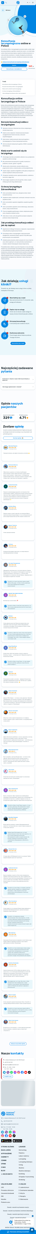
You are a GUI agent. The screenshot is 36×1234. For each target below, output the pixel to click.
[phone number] (6, 2)
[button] (18, 379)
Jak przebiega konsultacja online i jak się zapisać (14, 93)
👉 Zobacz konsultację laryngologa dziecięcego (15, 62)
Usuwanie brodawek (7, 1193)
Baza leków (6, 1150)
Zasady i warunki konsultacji (18, 1217)
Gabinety (5, 1157)
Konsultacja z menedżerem (14, 69)
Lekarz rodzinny (24, 1156)
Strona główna (7, 1147)
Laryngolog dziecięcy (25, 1162)
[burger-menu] (33, 2)
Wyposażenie (6, 1153)
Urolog (21, 1165)
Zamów (14, 65)
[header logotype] (18, 2)
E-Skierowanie (23, 1199)
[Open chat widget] (32, 1230)
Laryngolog (22, 1159)
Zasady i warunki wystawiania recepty (18, 1207)
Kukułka (3, 1199)
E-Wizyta (22, 1193)
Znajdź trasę (7, 1076)
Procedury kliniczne (7, 1190)
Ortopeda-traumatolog (26, 1177)
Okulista (21, 1168)
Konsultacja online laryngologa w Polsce (12, 84)
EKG (2, 1196)
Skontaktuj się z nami (18, 343)
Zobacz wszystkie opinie (18, 1043)
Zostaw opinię (17, 438)
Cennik (3, 1160)
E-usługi (22, 1184)
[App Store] (17, 1140)
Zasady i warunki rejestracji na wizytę (18, 1214)
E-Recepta (22, 1196)
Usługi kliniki (6, 1184)
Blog (3, 1170)
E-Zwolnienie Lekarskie (26, 1190)
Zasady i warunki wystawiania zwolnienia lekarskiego (18, 1211)
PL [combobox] (27, 2)
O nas (3, 1167)
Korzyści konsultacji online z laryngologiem (12, 86)
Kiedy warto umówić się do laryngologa (11, 88)
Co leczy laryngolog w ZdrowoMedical (11, 91)
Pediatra (21, 1153)
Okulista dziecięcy (24, 1171)
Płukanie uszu (5, 1202)
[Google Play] (6, 1140)
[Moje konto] (2, 2)
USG (2, 1187)
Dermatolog (22, 1150)
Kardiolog (22, 1174)
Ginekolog (22, 1180)
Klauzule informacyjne (18, 1224)
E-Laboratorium (24, 1187)
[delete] (3, 10)
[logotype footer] (8, 1115)
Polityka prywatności (18, 1221)
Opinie (3, 1164)
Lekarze (22, 1147)
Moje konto (7, 1174)
